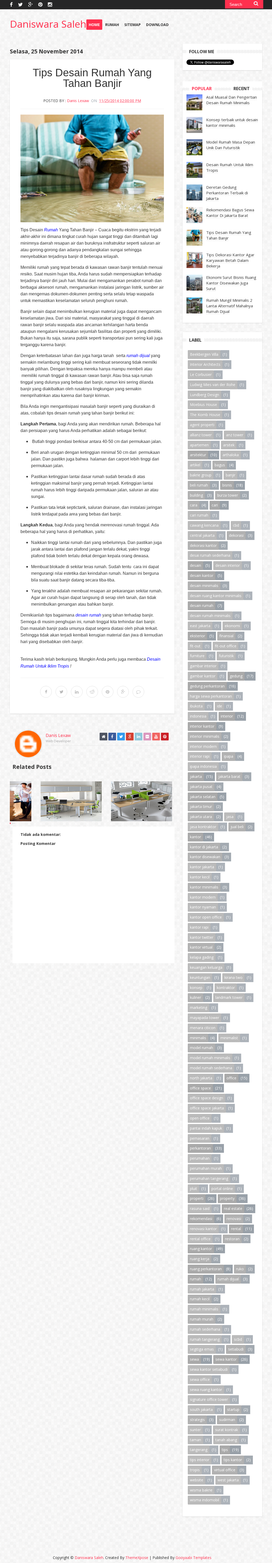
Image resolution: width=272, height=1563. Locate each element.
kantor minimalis (204, 887)
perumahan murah (206, 1168)
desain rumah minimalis (210, 615)
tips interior (199, 1459)
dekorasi (236, 535)
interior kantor (202, 726)
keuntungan (200, 977)
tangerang (198, 1449)
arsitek (229, 444)
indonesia (198, 716)
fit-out (195, 645)
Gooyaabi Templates (193, 1557)
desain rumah (201, 605)
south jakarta (201, 1409)
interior (227, 716)
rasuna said (200, 1208)
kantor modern (203, 897)
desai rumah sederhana (210, 555)
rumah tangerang (205, 1339)
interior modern (203, 746)
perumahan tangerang (209, 1178)
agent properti (202, 424)
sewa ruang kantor (206, 1389)
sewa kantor (226, 1359)
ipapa (228, 756)
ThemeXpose (136, 1557)
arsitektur (198, 454)
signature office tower (209, 1399)
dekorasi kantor (203, 545)
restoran (232, 1238)
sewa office (200, 1379)
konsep (196, 987)
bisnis (227, 485)
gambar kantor (202, 675)
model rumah (201, 1047)
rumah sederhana (205, 1329)
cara (193, 505)
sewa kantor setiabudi (209, 1369)
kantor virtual (201, 947)
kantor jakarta (202, 866)
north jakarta (201, 1077)
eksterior (197, 635)
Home (94, 24)
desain (195, 565)
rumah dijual (228, 1278)
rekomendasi (201, 1218)
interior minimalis (204, 736)
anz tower (234, 434)
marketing (198, 1007)
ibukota (196, 706)
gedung (236, 675)
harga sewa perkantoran (211, 696)
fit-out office (225, 645)
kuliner (195, 997)
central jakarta (202, 535)
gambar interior (203, 665)
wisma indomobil (204, 1499)
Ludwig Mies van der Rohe (212, 384)
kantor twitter (201, 937)
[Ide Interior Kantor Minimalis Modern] (87, 801)
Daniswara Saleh (48, 24)
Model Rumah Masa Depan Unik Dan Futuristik (230, 144)
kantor (195, 836)
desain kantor (201, 575)
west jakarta (228, 1479)
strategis (197, 1419)
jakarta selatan (202, 796)
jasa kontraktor (203, 826)
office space (200, 1088)
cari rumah (199, 515)
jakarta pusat (201, 786)
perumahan (200, 1158)
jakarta (196, 776)
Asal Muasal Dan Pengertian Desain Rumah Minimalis (231, 99)
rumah (195, 1278)
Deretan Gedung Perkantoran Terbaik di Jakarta (227, 193)
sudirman (227, 1419)
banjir (230, 474)
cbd (236, 525)
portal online (222, 1188)
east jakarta (200, 625)
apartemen (199, 444)
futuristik (226, 655)
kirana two (233, 977)
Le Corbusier (201, 374)
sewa (194, 1359)
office (231, 1077)
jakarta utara (201, 816)
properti (196, 1198)
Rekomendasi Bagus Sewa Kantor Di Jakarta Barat (230, 212)
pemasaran (199, 1138)
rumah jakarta (202, 1289)
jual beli (237, 826)
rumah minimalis (204, 1308)
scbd (238, 1339)
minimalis (198, 1037)
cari (215, 505)
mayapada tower (204, 1017)
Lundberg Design (204, 394)
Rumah (112, 24)
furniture (197, 655)
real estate (233, 1208)
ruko (240, 1268)
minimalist (229, 1037)
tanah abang (226, 1439)
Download (157, 24)
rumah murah (201, 1319)
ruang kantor (201, 1248)
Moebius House (203, 404)
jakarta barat (229, 776)
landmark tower (229, 997)
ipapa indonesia (203, 766)
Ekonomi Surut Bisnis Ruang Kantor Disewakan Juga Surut (231, 283)
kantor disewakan (205, 856)
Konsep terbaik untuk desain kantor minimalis (232, 122)
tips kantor (233, 1459)
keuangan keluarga (206, 967)
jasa (229, 816)
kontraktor (226, 987)
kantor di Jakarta (204, 846)
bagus (220, 464)
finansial (226, 635)
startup (233, 1409)
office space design (206, 1097)
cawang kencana (204, 525)
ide (219, 706)
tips (225, 1449)
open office (200, 1118)
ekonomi (232, 625)
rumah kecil (200, 1298)
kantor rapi (199, 927)
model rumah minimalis (210, 1057)
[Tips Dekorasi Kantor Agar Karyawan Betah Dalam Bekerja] (157, 801)
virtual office (224, 1469)
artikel (195, 464)
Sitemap (132, 24)
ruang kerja (199, 1258)
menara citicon (202, 1027)
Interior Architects (205, 364)
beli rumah (199, 485)
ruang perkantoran (206, 1268)
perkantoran (200, 1148)
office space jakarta (207, 1108)
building (196, 495)
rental (236, 1228)
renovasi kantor (203, 1228)
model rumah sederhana (211, 1067)
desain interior (227, 565)
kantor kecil (200, 876)
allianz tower (201, 434)
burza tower (227, 495)
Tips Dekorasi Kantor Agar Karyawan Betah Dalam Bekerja (230, 260)
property (227, 1198)
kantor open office (206, 917)
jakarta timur (201, 806)
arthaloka (231, 454)
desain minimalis (204, 585)
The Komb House (205, 414)
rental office (200, 1238)
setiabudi (236, 1349)
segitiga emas (202, 1349)
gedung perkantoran (207, 686)
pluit (193, 1188)
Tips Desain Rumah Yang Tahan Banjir (228, 235)
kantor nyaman (203, 907)
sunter (195, 1429)
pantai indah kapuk (206, 1128)
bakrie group (200, 474)
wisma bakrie (201, 1490)
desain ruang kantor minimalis (215, 595)
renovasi (234, 1218)
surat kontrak (226, 1429)
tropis (195, 1469)
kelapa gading (202, 957)
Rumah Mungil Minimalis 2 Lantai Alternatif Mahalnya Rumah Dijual (229, 305)
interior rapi (200, 756)
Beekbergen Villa (204, 354)
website (196, 1479)
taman (195, 1439)
